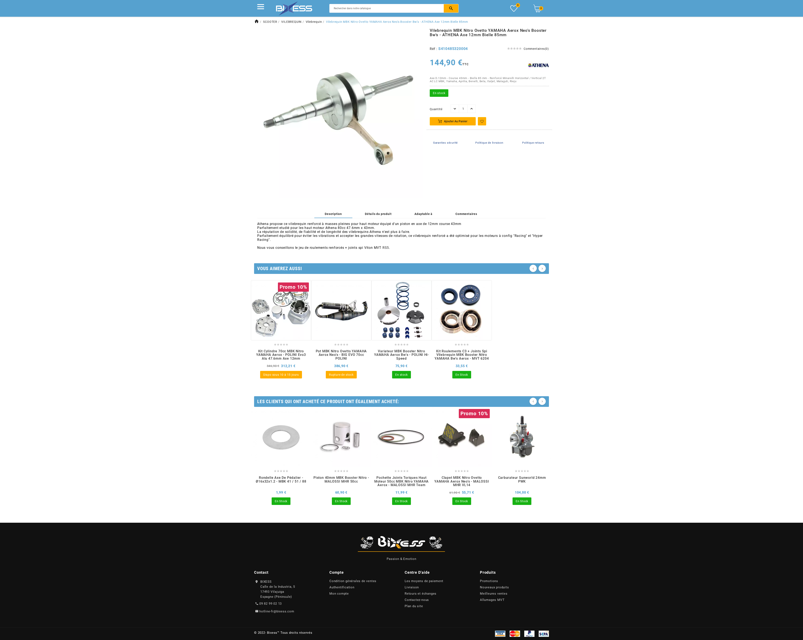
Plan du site (414, 606)
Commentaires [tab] (466, 214)
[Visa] (500, 633)
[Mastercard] (515, 633)
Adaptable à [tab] (423, 214)
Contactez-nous (417, 600)
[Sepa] (544, 633)
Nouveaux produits (494, 587)
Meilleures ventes (494, 593)
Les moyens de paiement (424, 581)
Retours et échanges (420, 593)
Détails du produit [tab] (378, 214)
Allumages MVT (492, 600)
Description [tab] (333, 214)
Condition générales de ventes (352, 581)
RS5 (385, 248)
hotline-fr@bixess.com (276, 611)
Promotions (489, 581)
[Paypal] (529, 633)
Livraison (412, 587)
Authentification (341, 587)
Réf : (434, 49)
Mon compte (339, 593)
